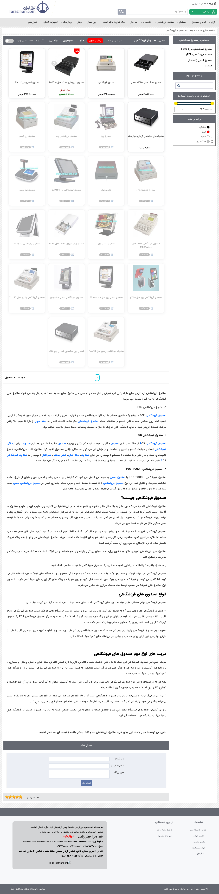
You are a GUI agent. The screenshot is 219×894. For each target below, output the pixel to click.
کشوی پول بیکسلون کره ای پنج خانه (66, 351)
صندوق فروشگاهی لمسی (27, 483)
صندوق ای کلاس (106, 82)
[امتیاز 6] (14, 797)
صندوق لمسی (117, 477)
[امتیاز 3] (9, 797)
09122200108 (62, 846)
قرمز (204, 132)
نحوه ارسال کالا (164, 830)
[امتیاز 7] (16, 797)
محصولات (194, 31)
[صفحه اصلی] (29, 9)
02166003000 (29, 841)
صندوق (208, 66)
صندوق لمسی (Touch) (200, 60)
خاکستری (201, 141)
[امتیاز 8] (18, 797)
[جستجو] (178, 86)
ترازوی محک (198, 848)
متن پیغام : (118, 773)
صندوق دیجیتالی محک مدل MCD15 (66, 82)
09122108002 (75, 846)
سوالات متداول (164, 836)
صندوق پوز (106, 136)
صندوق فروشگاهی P (153, 444)
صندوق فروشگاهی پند (66, 136)
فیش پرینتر (60, 455)
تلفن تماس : (117, 766)
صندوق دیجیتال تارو (146, 190)
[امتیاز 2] (8, 797)
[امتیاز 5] (13, 797)
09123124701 (88, 846)
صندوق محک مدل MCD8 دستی (146, 82)
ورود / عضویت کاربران (202, 3)
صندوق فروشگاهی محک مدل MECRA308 (146, 245)
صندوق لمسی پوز (106, 243)
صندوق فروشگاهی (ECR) (199, 55)
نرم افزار (46, 455)
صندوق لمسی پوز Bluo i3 (27, 82)
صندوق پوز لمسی (27, 190)
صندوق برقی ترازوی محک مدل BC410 (67, 243)
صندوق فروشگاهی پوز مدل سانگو (146, 297)
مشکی (202, 127)
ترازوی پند (198, 854)
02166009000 (85, 841)
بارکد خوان (40, 421)
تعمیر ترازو (198, 836)
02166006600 (57, 841)
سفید (203, 137)
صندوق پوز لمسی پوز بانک (27, 243)
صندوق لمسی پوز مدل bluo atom (106, 297)
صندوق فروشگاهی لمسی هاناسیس (66, 297)
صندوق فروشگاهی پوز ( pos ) (196, 49)
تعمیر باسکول (198, 842)
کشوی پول (106, 190)
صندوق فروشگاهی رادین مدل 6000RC (106, 351)
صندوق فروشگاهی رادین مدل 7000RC (27, 297)
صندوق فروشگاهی (174, 31)
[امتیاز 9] (20, 797)
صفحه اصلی (209, 31)
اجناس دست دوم (198, 830)
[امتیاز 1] (6, 797)
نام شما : (119, 759)
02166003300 (43, 841)
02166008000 (71, 841)
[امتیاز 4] (11, 797)
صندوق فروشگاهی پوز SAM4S (66, 190)
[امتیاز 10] (21, 797)
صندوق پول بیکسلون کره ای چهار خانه (146, 136)
